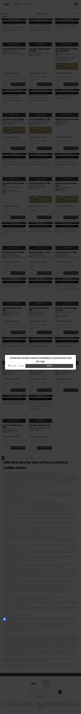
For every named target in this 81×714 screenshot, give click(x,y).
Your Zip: (13, 366)
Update (49, 366)
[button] (4, 619)
